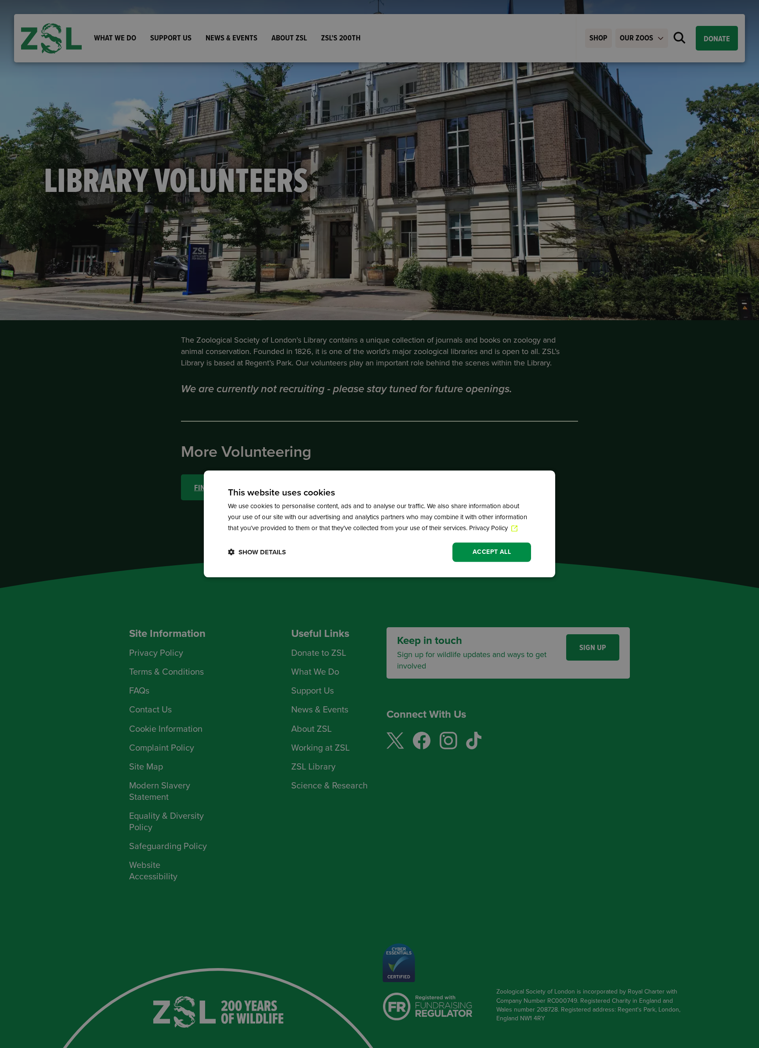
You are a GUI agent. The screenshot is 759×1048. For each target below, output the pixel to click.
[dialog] (379, 523)
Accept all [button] (492, 552)
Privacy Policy (489, 528)
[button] (257, 552)
